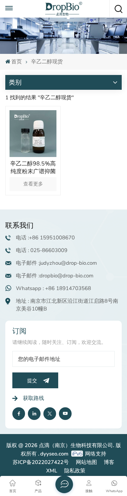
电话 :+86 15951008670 (45, 237)
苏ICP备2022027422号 (41, 462)
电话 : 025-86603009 (41, 250)
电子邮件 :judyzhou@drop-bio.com (56, 262)
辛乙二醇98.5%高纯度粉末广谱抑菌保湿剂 (33, 167)
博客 (109, 462)
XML (51, 470)
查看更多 (33, 184)
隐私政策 (74, 470)
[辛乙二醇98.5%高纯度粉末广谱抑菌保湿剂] (33, 133)
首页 (16, 61)
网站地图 (86, 462)
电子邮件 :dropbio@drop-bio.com (54, 275)
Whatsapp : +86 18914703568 (53, 288)
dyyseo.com (54, 453)
